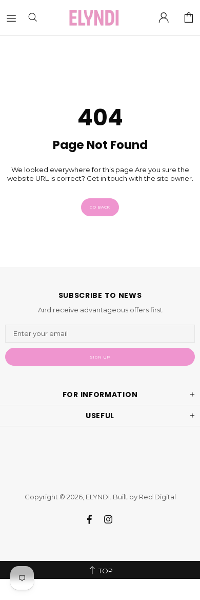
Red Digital (157, 497)
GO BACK (100, 207)
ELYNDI (93, 17)
